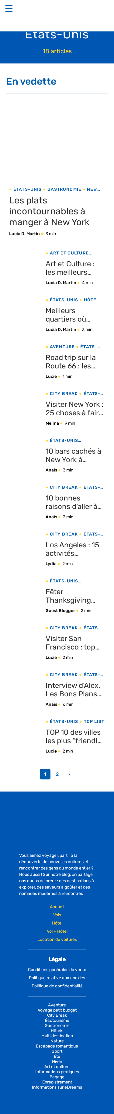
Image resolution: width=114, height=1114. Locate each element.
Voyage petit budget (57, 1010)
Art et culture (69, 253)
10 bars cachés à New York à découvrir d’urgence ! (73, 455)
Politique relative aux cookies (57, 977)
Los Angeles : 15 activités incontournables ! (75, 549)
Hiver (57, 1061)
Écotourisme (57, 1020)
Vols (57, 915)
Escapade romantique (57, 1046)
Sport (57, 1051)
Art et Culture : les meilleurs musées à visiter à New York (75, 268)
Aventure (62, 346)
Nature (57, 1041)
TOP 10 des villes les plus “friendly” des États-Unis (75, 736)
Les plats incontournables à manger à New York (49, 211)
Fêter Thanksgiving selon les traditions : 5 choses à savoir (72, 596)
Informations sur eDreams (57, 1087)
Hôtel (57, 923)
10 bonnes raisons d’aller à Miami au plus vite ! (71, 502)
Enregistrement (57, 1082)
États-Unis (27, 189)
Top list (94, 721)
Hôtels (93, 300)
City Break (64, 393)
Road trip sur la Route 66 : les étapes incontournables (73, 361)
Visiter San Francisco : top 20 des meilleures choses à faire (75, 642)
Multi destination (57, 1035)
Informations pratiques (57, 1071)
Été (57, 1056)
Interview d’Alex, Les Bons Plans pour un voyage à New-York (74, 689)
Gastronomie (64, 189)
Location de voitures (57, 939)
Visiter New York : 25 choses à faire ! (74, 408)
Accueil (57, 906)
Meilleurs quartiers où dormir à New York (68, 314)
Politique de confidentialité (57, 986)
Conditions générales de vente (57, 969)
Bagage (57, 1077)
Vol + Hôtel (57, 931)
